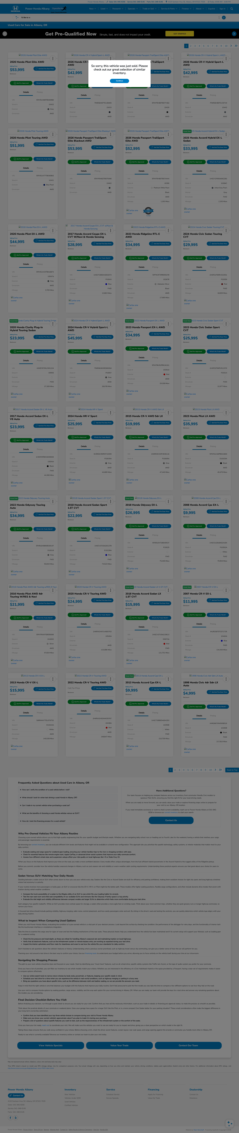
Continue (119, 81)
